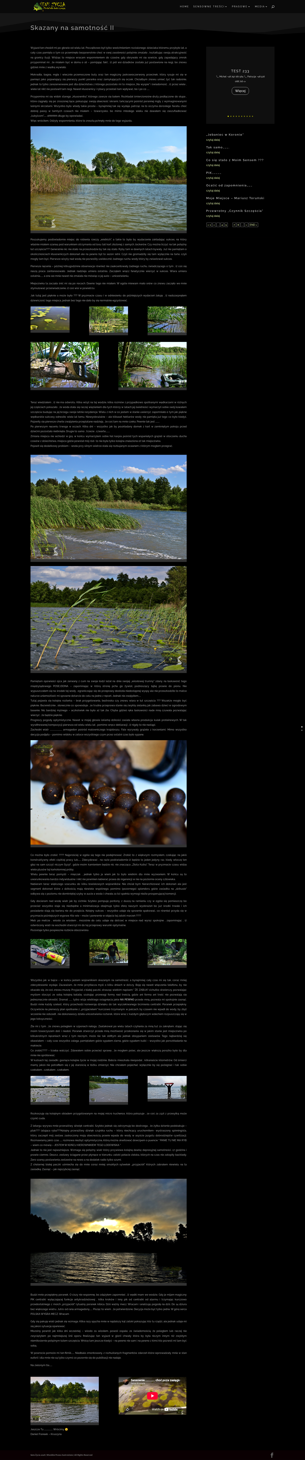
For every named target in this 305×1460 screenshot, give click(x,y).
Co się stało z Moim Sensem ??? (235, 160)
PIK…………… (214, 172)
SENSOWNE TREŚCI (209, 6)
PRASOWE (240, 6)
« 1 (209, 224)
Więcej (240, 91)
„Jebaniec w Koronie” (225, 134)
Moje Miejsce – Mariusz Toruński (235, 198)
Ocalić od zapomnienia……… (229, 185)
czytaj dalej (213, 139)
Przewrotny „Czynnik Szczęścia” (234, 211)
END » (253, 224)
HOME (184, 6)
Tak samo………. (218, 147)
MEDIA (260, 6)
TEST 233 (240, 71)
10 (252, 116)
